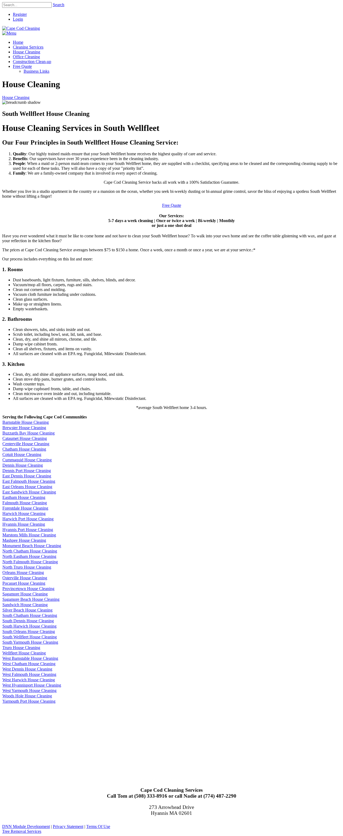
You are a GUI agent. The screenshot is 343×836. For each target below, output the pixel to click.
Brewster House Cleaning (24, 427)
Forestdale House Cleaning (25, 508)
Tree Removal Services (21, 831)
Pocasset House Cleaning (23, 583)
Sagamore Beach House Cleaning (30, 599)
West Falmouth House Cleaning (29, 674)
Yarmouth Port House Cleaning (28, 701)
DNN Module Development (26, 826)
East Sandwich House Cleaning (29, 492)
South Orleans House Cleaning (28, 631)
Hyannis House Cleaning (23, 524)
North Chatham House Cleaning (29, 551)
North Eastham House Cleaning (29, 556)
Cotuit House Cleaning (21, 454)
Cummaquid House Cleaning (27, 460)
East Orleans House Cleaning (27, 486)
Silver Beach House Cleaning (27, 610)
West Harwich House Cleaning (28, 679)
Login (18, 19)
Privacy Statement (68, 826)
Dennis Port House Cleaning (26, 470)
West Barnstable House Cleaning (30, 658)
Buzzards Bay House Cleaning (28, 433)
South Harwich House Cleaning (29, 626)
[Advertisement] (163, 741)
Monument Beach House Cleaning (31, 545)
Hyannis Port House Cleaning (27, 529)
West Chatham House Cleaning (28, 663)
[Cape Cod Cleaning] (21, 28)
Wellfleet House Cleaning (24, 653)
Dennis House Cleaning (22, 465)
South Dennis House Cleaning (28, 620)
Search (58, 4)
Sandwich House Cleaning (25, 604)
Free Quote (171, 205)
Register (20, 14)
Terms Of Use (98, 826)
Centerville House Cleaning (25, 443)
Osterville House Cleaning (24, 578)
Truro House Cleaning (21, 647)
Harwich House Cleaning (24, 513)
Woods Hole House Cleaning (27, 696)
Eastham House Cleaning (23, 497)
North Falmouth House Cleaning (30, 561)
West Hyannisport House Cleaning (31, 685)
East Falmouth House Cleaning (28, 481)
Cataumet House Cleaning (24, 438)
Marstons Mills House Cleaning (29, 535)
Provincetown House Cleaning (28, 588)
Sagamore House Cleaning (25, 594)
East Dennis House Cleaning (26, 476)
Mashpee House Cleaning (24, 540)
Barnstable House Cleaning (25, 422)
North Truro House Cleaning (26, 567)
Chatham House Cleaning (24, 449)
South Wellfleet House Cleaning (29, 637)
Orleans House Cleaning (23, 572)
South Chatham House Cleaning (29, 615)
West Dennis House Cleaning (27, 669)
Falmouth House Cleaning (24, 502)
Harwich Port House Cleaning (28, 519)
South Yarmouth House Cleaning (30, 642)
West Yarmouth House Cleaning (29, 690)
